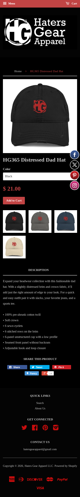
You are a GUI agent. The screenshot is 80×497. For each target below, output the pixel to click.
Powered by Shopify (66, 465)
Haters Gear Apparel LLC (39, 465)
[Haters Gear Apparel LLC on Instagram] (56, 429)
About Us (40, 408)
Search (40, 403)
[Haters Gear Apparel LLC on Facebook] (35, 429)
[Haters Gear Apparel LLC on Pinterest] (45, 429)
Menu (11, 3)
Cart (74, 3)
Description (38, 270)
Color (6, 169)
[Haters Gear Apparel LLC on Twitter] (24, 429)
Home (18, 71)
